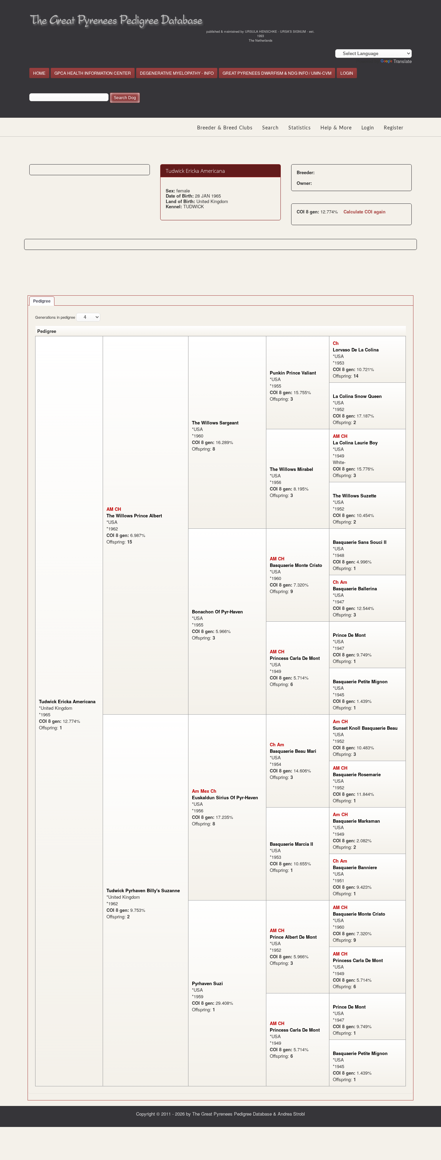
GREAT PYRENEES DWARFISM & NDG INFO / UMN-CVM (277, 73)
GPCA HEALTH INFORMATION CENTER (92, 73)
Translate (402, 61)
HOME (39, 73)
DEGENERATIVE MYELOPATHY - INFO (177, 73)
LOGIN (346, 73)
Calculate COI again (364, 211)
